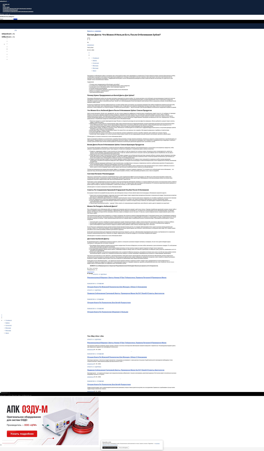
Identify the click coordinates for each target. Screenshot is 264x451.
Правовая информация (10, 10)
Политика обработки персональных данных (17, 8)
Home (4, 5)
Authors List (6, 4)
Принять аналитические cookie (109, 447)
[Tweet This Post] (133, 54)
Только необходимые (123, 447)
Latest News (6, 7)
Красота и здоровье (11, 36)
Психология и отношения (13, 44)
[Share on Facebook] (133, 52)
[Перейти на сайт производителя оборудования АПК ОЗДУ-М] (50, 444)
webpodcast (90, 45)
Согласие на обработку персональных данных (18, 11)
